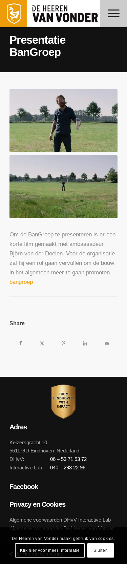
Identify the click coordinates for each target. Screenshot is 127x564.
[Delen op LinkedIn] (85, 343)
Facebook (23, 486)
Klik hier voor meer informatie (50, 550)
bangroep (21, 282)
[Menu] (113, 13)
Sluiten (100, 550)
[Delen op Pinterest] (64, 343)
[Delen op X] (42, 343)
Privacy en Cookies (37, 504)
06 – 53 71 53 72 (68, 459)
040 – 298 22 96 (67, 467)
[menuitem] (113, 13)
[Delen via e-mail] (107, 343)
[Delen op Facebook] (20, 343)
